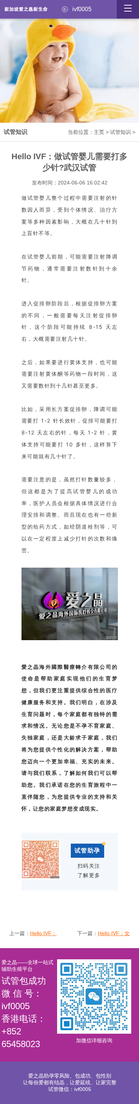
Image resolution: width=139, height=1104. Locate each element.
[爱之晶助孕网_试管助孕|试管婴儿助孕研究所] (26, 15)
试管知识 (120, 132)
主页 (99, 132)
